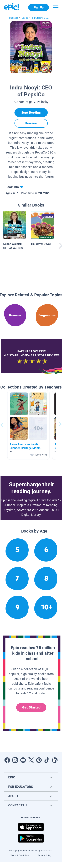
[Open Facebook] (7, 760)
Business (13, 18)
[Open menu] (56, 7)
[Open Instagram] (15, 760)
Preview (31, 123)
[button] (28, 424)
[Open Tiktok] (47, 760)
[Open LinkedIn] (55, 760)
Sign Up (39, 7)
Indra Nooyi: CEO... (40, 18)
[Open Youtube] (23, 760)
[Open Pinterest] (39, 760)
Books (25, 18)
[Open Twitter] (31, 760)
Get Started (31, 707)
